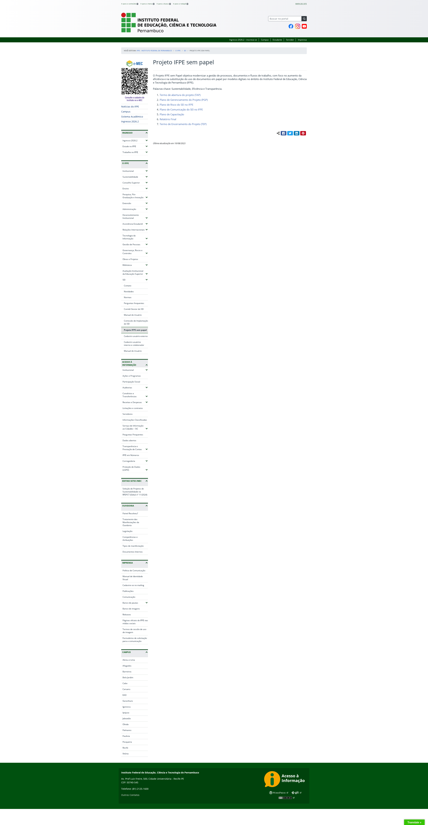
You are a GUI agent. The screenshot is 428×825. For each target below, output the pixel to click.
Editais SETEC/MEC (132, 481)
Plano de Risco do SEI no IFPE (176, 104)
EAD (125, 695)
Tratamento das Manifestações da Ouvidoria (131, 522)
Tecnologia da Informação (135, 237)
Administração (135, 209)
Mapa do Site (301, 4)
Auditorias (135, 387)
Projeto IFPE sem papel (135, 330)
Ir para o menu (147, 4)
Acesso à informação (129, 363)
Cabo (125, 683)
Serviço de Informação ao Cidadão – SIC (135, 427)
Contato (127, 285)
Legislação (127, 531)
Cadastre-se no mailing (133, 585)
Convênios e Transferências (135, 395)
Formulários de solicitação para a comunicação (135, 640)
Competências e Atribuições (130, 538)
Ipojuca (126, 712)
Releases (127, 614)
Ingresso (127, 132)
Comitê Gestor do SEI (134, 309)
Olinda (126, 724)
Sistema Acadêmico (132, 116)
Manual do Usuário (133, 314)
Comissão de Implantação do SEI (136, 322)
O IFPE (178, 50)
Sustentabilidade (135, 176)
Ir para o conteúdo (129, 4)
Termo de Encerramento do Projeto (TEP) (183, 124)
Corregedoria (135, 460)
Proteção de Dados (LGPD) (135, 468)
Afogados (127, 665)
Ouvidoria (128, 505)
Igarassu (127, 706)
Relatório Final (168, 119)
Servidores (128, 414)
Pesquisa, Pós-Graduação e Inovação (135, 196)
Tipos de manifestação (133, 545)
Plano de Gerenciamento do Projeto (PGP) (184, 99)
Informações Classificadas (135, 419)
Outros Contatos (130, 795)
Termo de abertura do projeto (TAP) (180, 95)
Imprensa (302, 39)
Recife (125, 747)
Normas (127, 297)
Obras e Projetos (130, 259)
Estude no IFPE (135, 146)
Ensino (135, 188)
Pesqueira (127, 741)
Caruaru (126, 689)
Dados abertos (129, 440)
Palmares (127, 730)
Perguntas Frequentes (133, 434)
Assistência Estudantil (135, 223)
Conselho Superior (135, 182)
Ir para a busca (163, 4)
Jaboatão (127, 718)
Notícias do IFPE (130, 106)
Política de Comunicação (134, 570)
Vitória (126, 753)
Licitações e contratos (133, 408)
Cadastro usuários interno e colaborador (134, 343)
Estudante (277, 39)
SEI (185, 50)
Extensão (135, 203)
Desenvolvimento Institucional (135, 216)
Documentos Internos (133, 551)
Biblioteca (135, 264)
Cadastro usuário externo (136, 336)
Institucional (135, 170)
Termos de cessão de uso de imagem (134, 631)
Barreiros (127, 671)
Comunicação (129, 597)
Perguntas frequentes (134, 303)
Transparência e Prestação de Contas (135, 448)
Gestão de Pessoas (135, 244)
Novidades (129, 291)
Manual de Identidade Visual (133, 578)
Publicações (128, 591)
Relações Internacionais (135, 229)
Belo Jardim (128, 677)
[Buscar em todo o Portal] (304, 18)
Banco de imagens (131, 608)
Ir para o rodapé (180, 4)
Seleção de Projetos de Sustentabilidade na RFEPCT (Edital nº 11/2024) (135, 491)
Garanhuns (128, 700)
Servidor (290, 39)
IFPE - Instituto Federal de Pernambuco (154, 50)
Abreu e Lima (129, 659)
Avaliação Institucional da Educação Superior (135, 272)
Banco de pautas (135, 602)
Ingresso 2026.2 (130, 121)
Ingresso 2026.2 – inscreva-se (243, 39)
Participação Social (131, 381)
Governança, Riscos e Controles (135, 252)
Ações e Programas (132, 375)
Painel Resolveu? (130, 513)
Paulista (126, 736)
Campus (265, 39)
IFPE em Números (131, 455)
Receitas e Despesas (135, 402)
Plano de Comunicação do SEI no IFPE (181, 109)
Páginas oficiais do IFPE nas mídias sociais (135, 622)
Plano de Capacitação (172, 114)
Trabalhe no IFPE (135, 152)
